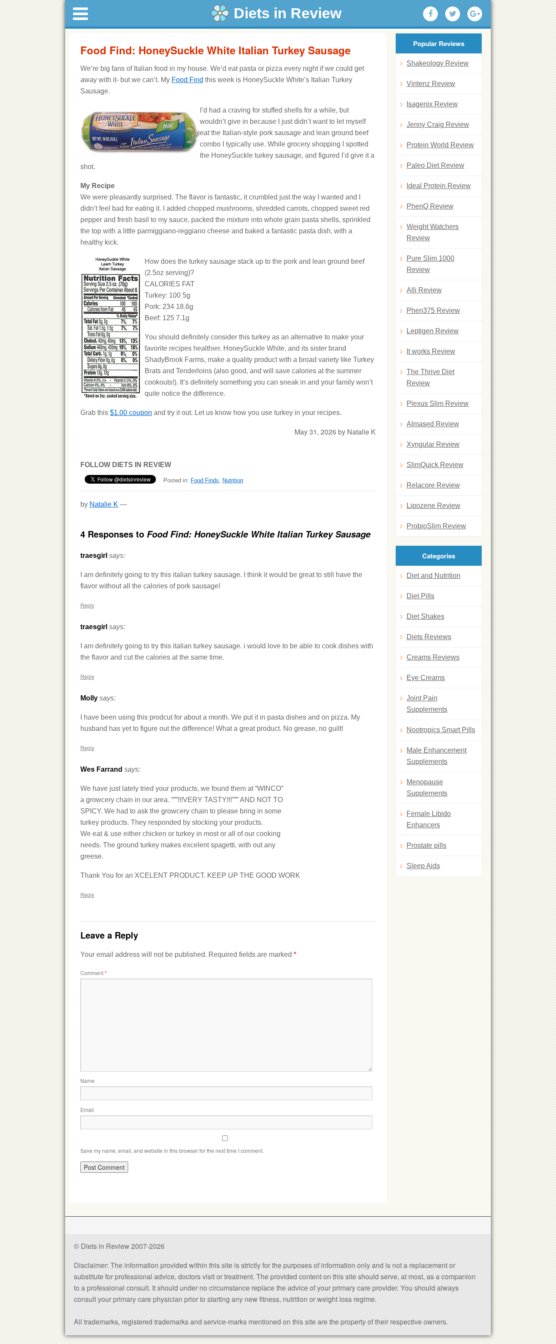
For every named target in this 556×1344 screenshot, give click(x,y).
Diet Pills (420, 596)
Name (87, 1080)
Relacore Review (433, 485)
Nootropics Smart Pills (441, 729)
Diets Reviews (429, 636)
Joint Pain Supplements (427, 703)
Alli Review (424, 290)
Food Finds (205, 480)
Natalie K (103, 504)
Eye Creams (426, 677)
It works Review (431, 351)
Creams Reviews (433, 657)
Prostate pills (427, 845)
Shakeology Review (438, 63)
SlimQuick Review (435, 464)
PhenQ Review (430, 206)
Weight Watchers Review (433, 232)
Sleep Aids (423, 865)
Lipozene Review (433, 505)
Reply (87, 605)
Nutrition (232, 480)
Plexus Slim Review (438, 403)
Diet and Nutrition (433, 575)
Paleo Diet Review (435, 165)
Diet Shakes (425, 616)
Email (87, 1109)
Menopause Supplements (427, 787)
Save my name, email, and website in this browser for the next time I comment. (172, 1150)
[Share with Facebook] (430, 14)
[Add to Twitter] (452, 14)
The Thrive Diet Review (430, 377)
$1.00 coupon (131, 412)
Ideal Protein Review (439, 185)
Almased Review (433, 424)
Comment (93, 972)
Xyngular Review (433, 444)
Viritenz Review (431, 83)
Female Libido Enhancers (429, 819)
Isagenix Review (432, 104)
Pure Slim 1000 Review (430, 264)
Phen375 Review (433, 310)
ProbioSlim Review (436, 526)
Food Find (187, 79)
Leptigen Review (433, 331)
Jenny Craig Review (438, 124)
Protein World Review (440, 145)
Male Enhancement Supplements (437, 756)
